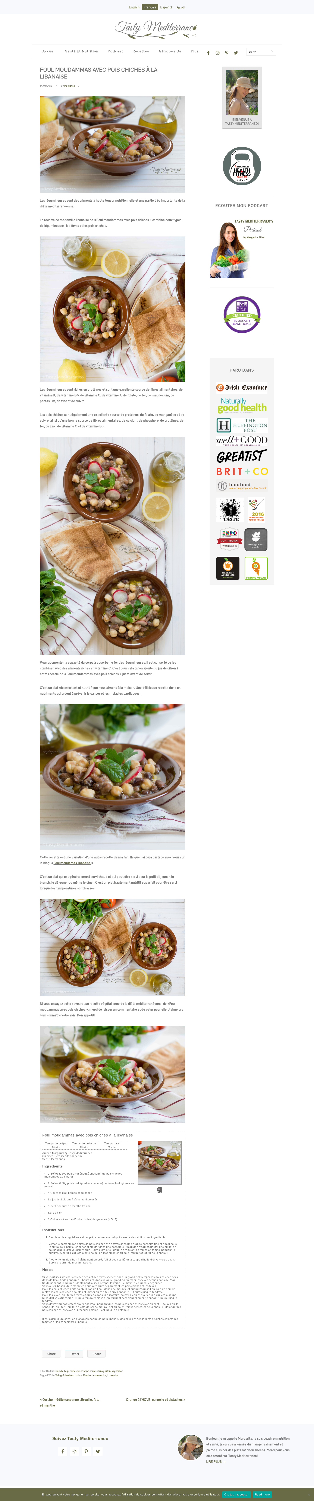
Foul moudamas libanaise (72, 863)
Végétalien (117, 1371)
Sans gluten (104, 1371)
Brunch (58, 1371)
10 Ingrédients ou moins (68, 1375)
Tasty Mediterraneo (157, 27)
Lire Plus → (216, 1462)
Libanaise (112, 1375)
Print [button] (160, 1192)
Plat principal (88, 1371)
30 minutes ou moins (94, 1375)
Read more (262, 1494)
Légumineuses (72, 1371)
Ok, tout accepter (236, 1494)
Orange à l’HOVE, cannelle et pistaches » (155, 1400)
